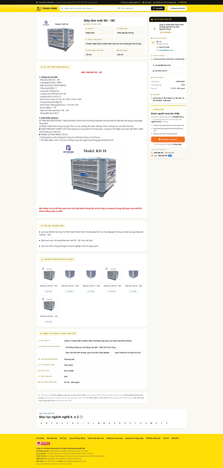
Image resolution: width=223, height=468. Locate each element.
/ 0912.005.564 (164, 153)
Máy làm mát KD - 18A (48, 316)
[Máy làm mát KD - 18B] (112, 274)
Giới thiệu (147, 2)
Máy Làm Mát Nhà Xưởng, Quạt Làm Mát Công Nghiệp (87, 353)
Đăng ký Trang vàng (115, 438)
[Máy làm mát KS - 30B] (70, 274)
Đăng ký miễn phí (178, 8)
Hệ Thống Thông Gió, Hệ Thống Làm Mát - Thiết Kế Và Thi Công (90, 347)
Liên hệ (166, 438)
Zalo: (162, 156)
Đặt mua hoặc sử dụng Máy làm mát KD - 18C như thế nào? (67, 240)
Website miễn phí (153, 438)
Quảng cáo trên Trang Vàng (166, 2)
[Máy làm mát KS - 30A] (133, 274)
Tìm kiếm (159, 8)
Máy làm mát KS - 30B (70, 286)
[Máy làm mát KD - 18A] (48, 305)
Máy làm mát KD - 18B (112, 286)
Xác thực (63, 438)
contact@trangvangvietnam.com (74, 461)
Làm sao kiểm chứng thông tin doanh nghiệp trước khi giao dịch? (69, 246)
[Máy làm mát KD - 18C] (48, 274)
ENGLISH (183, 2)
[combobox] (90, 8)
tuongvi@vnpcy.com (166, 50)
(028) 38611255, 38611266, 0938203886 (169, 59)
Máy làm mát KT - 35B (91, 286)
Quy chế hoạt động (77, 438)
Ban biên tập (52, 438)
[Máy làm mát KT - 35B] (91, 274)
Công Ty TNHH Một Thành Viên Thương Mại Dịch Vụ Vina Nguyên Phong (171, 27)
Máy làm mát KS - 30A (133, 286)
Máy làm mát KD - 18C (48, 286)
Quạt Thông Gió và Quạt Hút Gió (127, 353)
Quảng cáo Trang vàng (134, 438)
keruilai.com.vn (161, 71)
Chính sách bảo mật (96, 438)
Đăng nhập (177, 144)
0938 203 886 (164, 47)
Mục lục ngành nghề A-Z (131, 2)
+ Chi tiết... (48, 291)
